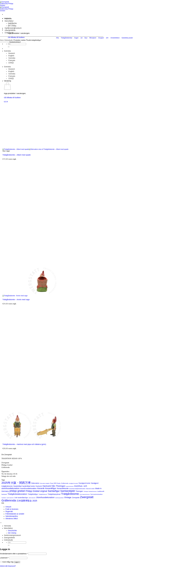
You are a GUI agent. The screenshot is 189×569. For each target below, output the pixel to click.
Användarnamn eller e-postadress (14, 554)
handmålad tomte (28, 486)
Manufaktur (9, 21)
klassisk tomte (90, 488)
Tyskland (3, 497)
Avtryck (8, 507)
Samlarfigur (54, 491)
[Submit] (8, 545)
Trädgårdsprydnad (54, 494)
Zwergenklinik (10, 30)
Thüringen (79, 491)
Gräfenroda (64, 483)
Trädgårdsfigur (33, 494)
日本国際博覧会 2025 (27, 500)
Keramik (40, 488)
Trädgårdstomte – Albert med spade (16, 155)
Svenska (7, 51)
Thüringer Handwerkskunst (90, 491)
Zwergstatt (75, 497)
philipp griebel (17, 491)
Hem (1, 40)
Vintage (67, 497)
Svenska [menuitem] (11, 58)
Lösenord (4, 558)
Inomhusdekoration (28, 488)
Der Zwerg (12, 533)
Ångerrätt (9, 511)
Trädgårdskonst (43, 494)
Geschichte (12, 531)
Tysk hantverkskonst (85, 494)
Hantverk (39, 486)
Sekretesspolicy (11, 516)
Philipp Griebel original (36, 491)
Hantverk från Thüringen (54, 486)
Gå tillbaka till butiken (12, 98)
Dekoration (35, 483)
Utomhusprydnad (59, 497)
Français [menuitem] (11, 60)
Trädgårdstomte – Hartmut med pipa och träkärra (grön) (24, 444)
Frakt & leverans (11, 509)
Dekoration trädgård (45, 483)
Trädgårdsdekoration (17, 494)
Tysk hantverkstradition (96, 494)
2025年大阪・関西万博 (16, 482)
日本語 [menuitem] (11, 63)
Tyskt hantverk (10, 497)
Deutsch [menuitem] (11, 53)
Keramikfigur (50, 488)
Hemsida (8, 19)
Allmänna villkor (11, 519)
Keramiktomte (63, 488)
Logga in (17, 562)
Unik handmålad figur (21, 497)
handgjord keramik (73, 483)
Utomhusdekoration (45, 497)
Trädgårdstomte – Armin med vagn (16, 300)
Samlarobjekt (67, 491)
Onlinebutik (9, 33)
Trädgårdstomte (70, 493)
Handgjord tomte (84, 483)
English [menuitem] (11, 56)
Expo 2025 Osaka (55, 483)
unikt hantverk (32, 497)
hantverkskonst (70, 486)
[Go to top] (1, 522)
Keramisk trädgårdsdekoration (77, 488)
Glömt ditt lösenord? (8, 566)
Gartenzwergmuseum (12, 535)
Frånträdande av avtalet (14, 514)
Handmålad (17, 486)
